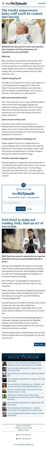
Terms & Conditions (23, 428)
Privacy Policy (23, 430)
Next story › (39, 344)
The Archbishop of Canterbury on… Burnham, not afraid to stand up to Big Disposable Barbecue (25, 385)
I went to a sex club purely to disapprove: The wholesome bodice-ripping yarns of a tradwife (24, 364)
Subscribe (21, 209)
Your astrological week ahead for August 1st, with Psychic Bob (25, 414)
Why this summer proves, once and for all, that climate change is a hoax (24, 391)
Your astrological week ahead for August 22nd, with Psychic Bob (24, 369)
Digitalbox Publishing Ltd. (26, 444)
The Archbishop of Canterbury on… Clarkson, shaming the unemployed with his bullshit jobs (24, 409)
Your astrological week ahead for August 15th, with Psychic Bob (26, 380)
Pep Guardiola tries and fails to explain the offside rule (25, 374)
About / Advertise (23, 425)
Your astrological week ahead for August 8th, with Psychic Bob (25, 404)
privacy (29, 209)
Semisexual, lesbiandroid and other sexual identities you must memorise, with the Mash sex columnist (25, 397)
